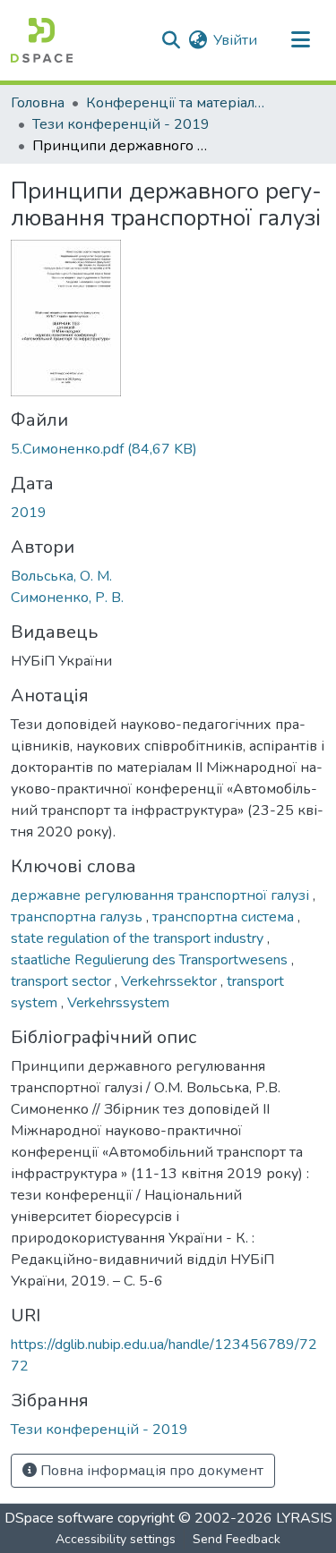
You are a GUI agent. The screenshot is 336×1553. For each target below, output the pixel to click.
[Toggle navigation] (300, 40)
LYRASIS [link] (304, 1518)
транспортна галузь (78, 917)
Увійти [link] (235, 40)
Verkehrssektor (170, 981)
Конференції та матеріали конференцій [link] (175, 103)
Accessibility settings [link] (116, 1539)
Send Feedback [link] (236, 1539)
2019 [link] (29, 512)
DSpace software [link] (59, 1518)
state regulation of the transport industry (139, 938)
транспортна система (224, 917)
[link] (168, 449)
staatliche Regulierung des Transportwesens (151, 960)
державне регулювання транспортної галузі (162, 895)
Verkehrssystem (118, 1003)
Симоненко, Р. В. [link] (67, 597)
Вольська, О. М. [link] (61, 576)
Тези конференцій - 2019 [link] (121, 124)
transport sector (63, 981)
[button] (42, 40)
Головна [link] (38, 103)
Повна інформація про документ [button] (150, 1471)
